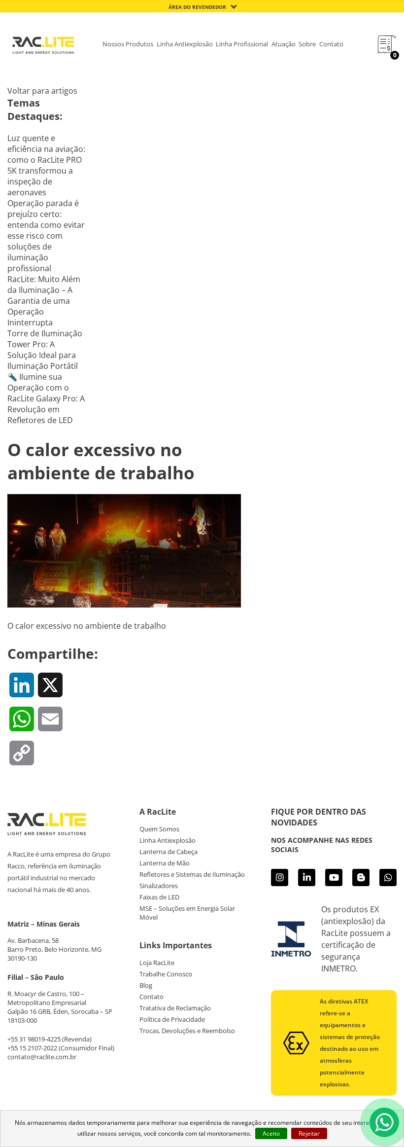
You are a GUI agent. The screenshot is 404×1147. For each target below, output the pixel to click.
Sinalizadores (158, 885)
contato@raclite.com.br (41, 1056)
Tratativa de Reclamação (175, 1008)
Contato (331, 43)
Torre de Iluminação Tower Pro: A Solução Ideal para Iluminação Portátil (44, 349)
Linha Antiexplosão (185, 43)
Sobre (307, 43)
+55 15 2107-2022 (32, 1047)
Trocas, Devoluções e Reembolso (187, 1030)
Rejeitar (309, 1133)
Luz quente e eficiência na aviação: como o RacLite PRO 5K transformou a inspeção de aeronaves (46, 165)
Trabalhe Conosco (165, 973)
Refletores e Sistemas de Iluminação (192, 874)
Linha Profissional (242, 43)
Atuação (283, 43)
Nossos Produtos (127, 43)
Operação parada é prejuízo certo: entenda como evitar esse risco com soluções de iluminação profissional (46, 236)
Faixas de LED (159, 897)
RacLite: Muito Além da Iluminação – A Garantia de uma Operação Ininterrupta (43, 301)
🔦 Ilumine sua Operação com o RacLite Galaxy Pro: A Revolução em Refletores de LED (46, 398)
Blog (145, 985)
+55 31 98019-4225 (34, 1039)
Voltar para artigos (42, 90)
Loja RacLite (156, 962)
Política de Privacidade (172, 1019)
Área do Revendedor (197, 6)
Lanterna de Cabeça (168, 851)
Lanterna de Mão (164, 863)
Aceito (271, 1133)
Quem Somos (159, 828)
